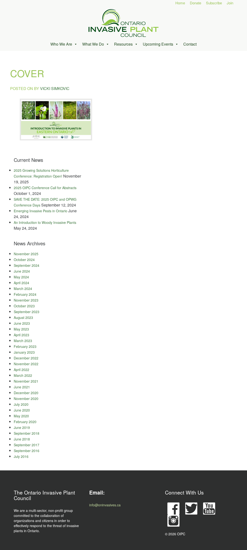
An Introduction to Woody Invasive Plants (45, 222)
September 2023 (26, 311)
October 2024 (24, 259)
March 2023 (23, 340)
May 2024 (21, 277)
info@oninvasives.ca (105, 504)
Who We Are (61, 44)
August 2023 (23, 317)
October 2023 (24, 305)
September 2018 (26, 433)
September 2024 (26, 265)
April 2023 (21, 334)
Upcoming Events (158, 44)
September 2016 (26, 450)
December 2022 (26, 358)
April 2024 (21, 282)
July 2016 (21, 456)
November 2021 (26, 381)
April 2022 (21, 369)
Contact (190, 44)
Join (230, 2)
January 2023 (24, 352)
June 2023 (22, 323)
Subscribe (214, 2)
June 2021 (22, 387)
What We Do (93, 44)
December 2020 (26, 392)
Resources (123, 44)
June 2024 (22, 271)
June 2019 (22, 427)
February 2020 (25, 421)
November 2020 (26, 398)
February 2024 (25, 294)
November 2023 (26, 300)
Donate (195, 2)
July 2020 (21, 404)
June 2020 (22, 410)
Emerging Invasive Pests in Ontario (40, 210)
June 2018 (22, 439)
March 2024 (23, 288)
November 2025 (26, 253)
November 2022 (26, 363)
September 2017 (26, 444)
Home (180, 2)
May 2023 (21, 329)
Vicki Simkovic (54, 88)
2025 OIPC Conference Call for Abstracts (45, 187)
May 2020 (21, 415)
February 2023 (25, 346)
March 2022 (23, 375)
